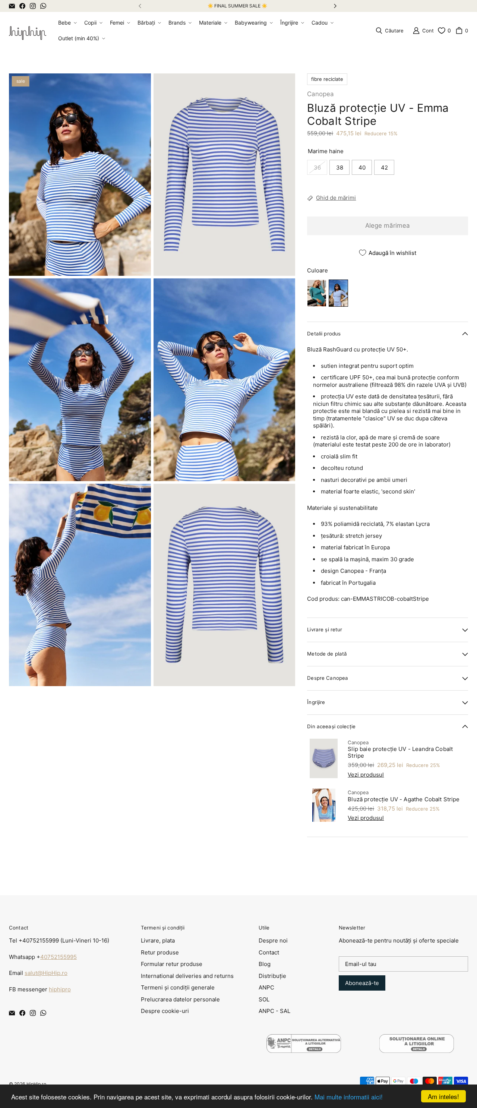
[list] (152, 379)
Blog (265, 963)
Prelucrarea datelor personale (180, 999)
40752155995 (58, 956)
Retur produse (160, 952)
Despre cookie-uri (165, 1010)
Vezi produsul (366, 774)
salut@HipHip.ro (46, 972)
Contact (269, 952)
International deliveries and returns (187, 975)
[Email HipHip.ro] (12, 6)
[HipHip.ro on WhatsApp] (43, 6)
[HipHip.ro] (27, 31)
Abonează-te (362, 983)
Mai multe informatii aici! (349, 1096)
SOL (264, 999)
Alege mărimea (387, 225)
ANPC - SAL (274, 1010)
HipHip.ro (36, 1084)
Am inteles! (443, 1096)
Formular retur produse (171, 963)
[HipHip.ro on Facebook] (22, 6)
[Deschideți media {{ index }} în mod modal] (80, 174)
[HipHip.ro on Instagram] (33, 6)
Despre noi (273, 940)
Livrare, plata (158, 940)
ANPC (266, 987)
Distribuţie (272, 975)
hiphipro (60, 989)
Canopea (320, 94)
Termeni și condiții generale (178, 987)
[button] (67, 23)
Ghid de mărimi (336, 197)
